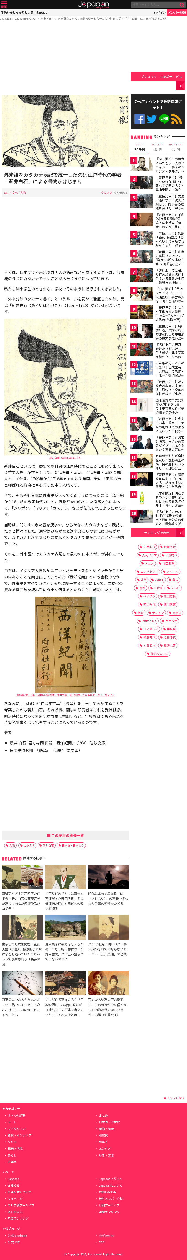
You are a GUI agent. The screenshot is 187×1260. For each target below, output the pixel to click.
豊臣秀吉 (171, 621)
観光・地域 (15, 1148)
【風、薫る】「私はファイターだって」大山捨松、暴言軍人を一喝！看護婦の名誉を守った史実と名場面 (170, 298)
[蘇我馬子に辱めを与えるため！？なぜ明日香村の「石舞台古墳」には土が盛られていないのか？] (65, 928)
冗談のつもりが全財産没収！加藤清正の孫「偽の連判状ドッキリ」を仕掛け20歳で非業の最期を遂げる (170, 465)
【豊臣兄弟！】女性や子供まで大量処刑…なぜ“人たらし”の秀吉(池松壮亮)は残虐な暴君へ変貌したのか (170, 317)
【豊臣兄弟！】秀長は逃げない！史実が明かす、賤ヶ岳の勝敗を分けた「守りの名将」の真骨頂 (170, 204)
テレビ (175, 588)
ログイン (160, 12)
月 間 (176, 147)
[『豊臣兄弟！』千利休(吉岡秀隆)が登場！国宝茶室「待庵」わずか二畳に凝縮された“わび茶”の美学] (141, 220)
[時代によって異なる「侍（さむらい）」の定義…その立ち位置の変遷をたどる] (108, 878)
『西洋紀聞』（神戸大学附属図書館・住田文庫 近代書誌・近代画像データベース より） (65, 695)
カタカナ (29, 845)
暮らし (12, 1155)
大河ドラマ (149, 555)
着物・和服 (106, 1128)
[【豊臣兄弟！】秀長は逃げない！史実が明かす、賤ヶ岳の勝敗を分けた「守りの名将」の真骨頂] (141, 201)
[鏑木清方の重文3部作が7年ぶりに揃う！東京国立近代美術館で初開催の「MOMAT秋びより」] (141, 405)
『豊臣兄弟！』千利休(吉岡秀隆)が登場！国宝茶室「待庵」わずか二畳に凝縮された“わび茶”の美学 (170, 224)
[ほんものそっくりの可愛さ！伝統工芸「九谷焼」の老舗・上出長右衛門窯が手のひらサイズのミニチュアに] (141, 368)
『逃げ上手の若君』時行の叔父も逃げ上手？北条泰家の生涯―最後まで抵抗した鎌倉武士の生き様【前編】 (170, 280)
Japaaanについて (110, 1185)
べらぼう (149, 596)
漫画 (142, 588)
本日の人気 (15, 1212)
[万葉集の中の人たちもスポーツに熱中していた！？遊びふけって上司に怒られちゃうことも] (22, 984)
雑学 (144, 580)
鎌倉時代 (149, 637)
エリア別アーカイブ (21, 1205)
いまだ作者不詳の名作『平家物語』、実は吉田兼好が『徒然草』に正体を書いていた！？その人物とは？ (64, 1007)
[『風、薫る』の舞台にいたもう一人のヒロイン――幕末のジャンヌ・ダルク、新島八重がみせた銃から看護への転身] (141, 164)
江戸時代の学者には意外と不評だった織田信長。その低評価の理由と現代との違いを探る (64, 901)
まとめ (103, 1115)
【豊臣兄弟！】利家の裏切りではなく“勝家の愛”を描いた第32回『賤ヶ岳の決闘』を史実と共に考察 (170, 261)
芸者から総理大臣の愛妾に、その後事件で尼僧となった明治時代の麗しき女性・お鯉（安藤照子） (107, 1007)
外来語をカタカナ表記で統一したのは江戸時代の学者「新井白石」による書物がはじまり (113, 18)
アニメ (149, 563)
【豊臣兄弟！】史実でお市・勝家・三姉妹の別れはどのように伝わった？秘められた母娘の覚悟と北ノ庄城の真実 (170, 428)
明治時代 (149, 604)
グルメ (12, 1142)
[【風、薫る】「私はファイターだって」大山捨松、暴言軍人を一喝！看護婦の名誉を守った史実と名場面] (141, 294)
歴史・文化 (47, 18)
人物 (23, 192)
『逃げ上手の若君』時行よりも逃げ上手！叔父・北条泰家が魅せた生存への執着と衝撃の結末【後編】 (170, 354)
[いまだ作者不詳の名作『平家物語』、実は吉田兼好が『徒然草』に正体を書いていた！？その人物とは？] (65, 984)
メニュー (4, 4)
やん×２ (106, 192)
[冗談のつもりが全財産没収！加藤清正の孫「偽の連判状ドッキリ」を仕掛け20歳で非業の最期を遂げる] (141, 461)
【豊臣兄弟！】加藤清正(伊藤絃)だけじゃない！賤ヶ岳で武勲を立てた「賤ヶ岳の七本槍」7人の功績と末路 (170, 243)
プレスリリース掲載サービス (161, 76)
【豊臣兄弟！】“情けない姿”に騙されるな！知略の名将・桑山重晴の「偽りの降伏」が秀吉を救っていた (170, 187)
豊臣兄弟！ (149, 621)
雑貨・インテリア (19, 1135)
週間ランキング (109, 1212)
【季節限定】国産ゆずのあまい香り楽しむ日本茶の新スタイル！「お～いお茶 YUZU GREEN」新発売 (170, 503)
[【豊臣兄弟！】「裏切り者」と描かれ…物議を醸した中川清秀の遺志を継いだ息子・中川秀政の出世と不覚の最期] (141, 331)
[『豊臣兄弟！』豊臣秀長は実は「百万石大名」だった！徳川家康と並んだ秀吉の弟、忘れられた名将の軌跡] (141, 480)
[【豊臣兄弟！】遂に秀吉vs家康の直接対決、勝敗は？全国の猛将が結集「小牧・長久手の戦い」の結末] (141, 387)
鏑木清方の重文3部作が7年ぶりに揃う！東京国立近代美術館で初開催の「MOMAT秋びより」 (171, 408)
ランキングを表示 (156, 532)
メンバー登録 (177, 12)
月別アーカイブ (109, 1205)
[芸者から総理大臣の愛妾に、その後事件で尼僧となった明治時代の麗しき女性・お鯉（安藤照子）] (108, 984)
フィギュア (150, 629)
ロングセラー (149, 571)
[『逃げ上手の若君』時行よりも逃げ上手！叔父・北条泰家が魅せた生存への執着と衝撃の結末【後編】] (141, 350)
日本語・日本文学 (73, 845)
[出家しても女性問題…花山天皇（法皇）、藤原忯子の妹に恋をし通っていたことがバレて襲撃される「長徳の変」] (22, 928)
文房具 (176, 612)
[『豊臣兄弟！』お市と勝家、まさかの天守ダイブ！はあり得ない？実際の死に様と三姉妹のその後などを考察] (141, 443)
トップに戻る (175, 1098)
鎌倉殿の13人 (160, 653)
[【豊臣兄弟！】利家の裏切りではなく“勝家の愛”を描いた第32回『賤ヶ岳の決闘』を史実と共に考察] (141, 257)
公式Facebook (139, 119)
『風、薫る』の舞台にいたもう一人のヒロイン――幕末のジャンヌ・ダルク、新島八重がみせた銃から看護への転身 (170, 168)
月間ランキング (18, 1218)
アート (12, 1122)
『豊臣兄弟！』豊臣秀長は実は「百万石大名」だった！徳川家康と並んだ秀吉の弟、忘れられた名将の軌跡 (170, 484)
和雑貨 (103, 1135)
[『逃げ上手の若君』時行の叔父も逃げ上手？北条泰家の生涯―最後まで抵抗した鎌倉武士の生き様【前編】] (141, 276)
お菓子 (159, 580)
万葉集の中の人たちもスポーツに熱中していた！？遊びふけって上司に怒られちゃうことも (21, 1007)
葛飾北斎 (170, 645)
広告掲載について (19, 1192)
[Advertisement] (65, 58)
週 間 (158, 147)
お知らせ (14, 1185)
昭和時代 (170, 637)
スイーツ (173, 571)
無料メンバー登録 (111, 1198)
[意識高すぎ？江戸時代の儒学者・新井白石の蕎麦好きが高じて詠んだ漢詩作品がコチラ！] (22, 878)
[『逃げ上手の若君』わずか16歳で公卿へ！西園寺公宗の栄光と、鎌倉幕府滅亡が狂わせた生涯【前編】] (141, 517)
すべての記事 (16, 1115)
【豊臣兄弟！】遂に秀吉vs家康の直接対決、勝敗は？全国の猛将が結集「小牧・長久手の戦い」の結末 (170, 391)
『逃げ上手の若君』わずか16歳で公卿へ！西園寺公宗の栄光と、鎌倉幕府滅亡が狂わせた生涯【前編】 (170, 521)
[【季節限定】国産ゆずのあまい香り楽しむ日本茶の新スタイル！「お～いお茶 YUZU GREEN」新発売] (141, 498)
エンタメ (105, 1148)
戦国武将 (168, 563)
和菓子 (103, 1142)
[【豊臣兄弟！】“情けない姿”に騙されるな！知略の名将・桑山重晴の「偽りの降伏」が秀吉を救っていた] (141, 183)
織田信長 (170, 596)
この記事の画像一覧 (67, 835)
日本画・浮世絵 (109, 1122)
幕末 (175, 580)
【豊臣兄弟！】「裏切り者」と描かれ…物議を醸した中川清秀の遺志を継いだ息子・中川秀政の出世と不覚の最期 (170, 336)
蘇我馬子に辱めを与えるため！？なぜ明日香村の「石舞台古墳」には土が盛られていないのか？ (64, 951)
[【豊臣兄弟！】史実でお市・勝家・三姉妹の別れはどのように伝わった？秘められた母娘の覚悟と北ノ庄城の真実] (141, 424)
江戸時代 (149, 547)
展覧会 (171, 629)
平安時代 (171, 555)
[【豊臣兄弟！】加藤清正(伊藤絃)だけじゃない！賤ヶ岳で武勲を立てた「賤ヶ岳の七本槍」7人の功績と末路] (141, 238)
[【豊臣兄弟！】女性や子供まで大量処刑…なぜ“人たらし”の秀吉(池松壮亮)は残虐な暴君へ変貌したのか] (141, 313)
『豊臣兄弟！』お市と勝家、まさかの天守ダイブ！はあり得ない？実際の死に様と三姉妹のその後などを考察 (170, 447)
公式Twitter (152, 119)
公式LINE (164, 119)
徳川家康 (170, 604)
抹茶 (141, 612)
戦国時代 (170, 547)
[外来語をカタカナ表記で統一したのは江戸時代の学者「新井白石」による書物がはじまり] (65, 131)
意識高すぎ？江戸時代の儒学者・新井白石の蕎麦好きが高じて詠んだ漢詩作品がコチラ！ (21, 901)
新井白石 (48, 845)
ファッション (17, 1128)
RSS (176, 119)
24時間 (139, 147)
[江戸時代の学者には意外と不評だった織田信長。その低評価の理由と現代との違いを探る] (65, 878)
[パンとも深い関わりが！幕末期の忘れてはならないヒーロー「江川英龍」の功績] (108, 928)
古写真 (12, 1162)
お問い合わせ (108, 1192)
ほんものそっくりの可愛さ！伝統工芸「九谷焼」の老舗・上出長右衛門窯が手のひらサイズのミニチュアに (170, 373)
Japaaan (93, 5)
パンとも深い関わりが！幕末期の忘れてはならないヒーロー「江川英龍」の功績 (107, 949)
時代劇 (158, 588)
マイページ (15, 1198)
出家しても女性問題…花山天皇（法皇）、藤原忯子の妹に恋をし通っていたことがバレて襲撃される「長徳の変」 (22, 954)
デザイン (158, 612)
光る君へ (149, 645)
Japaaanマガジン (26, 18)
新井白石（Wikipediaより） (65, 457)
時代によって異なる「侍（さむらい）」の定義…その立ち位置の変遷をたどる (108, 898)
